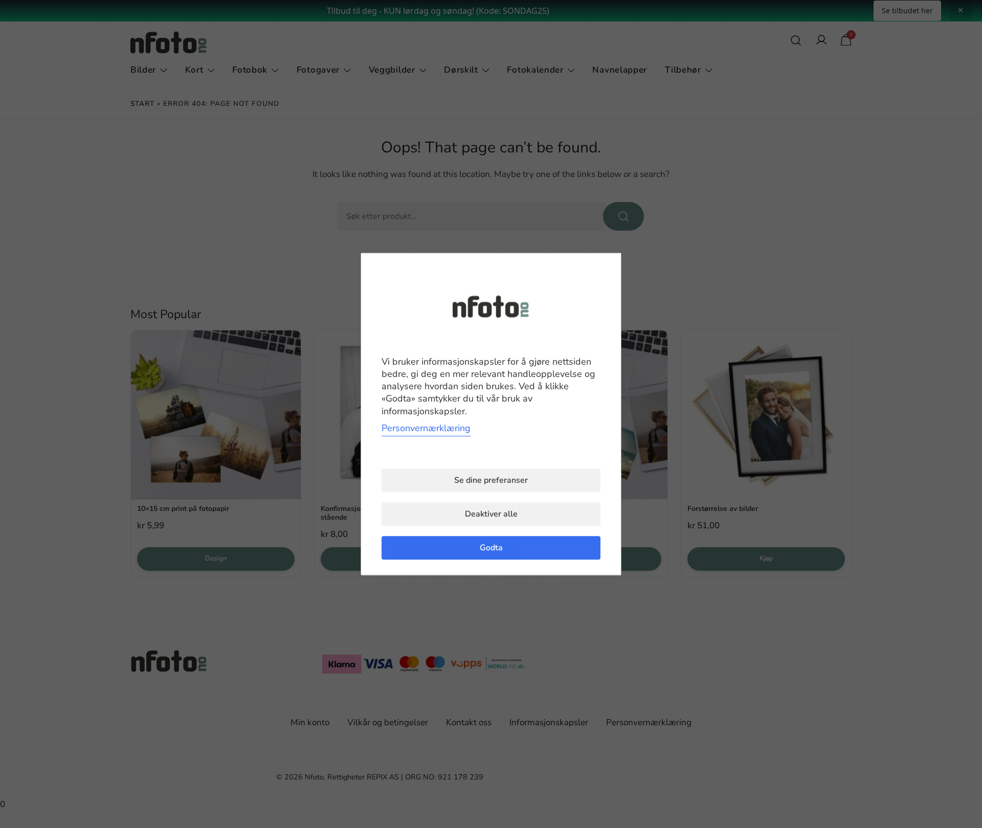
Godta (491, 547)
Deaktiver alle (491, 514)
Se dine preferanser (491, 480)
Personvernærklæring (426, 428)
